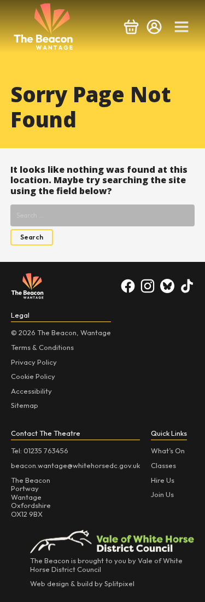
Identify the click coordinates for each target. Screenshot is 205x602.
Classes (163, 465)
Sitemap (24, 405)
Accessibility (31, 391)
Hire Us (162, 480)
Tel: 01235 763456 (39, 450)
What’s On (168, 450)
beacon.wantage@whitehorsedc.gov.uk (75, 465)
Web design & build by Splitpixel (82, 583)
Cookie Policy (33, 376)
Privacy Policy (34, 362)
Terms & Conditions (42, 347)
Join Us (162, 494)
